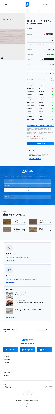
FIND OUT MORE (10, 260)
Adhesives (40, 11)
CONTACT (6, 375)
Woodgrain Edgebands (8, 19)
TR (49, 4)
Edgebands (14, 11)
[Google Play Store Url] (27, 349)
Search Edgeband (27, 190)
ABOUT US (6, 356)
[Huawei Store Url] (44, 349)
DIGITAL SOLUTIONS (9, 369)
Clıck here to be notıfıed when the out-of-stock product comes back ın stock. (40, 124)
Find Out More (10, 317)
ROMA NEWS (7, 372)
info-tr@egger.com (48, 387)
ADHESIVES (6, 362)
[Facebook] (23, 394)
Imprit (27, 403)
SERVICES (6, 366)
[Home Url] (28, 4)
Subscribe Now (41, 329)
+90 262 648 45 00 (48, 386)
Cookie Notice (27, 406)
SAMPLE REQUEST (40, 143)
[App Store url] (10, 349)
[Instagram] (27, 394)
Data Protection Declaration (27, 404)
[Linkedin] (31, 394)
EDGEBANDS (7, 359)
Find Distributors (34, 158)
